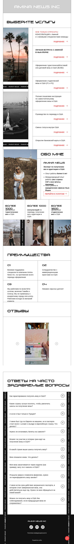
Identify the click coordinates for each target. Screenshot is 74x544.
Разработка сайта (37, 540)
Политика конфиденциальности (37, 533)
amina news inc (37, 7)
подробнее (59, 88)
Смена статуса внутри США (47, 127)
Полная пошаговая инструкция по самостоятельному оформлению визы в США (48, 98)
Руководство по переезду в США (49, 114)
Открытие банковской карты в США (50, 140)
